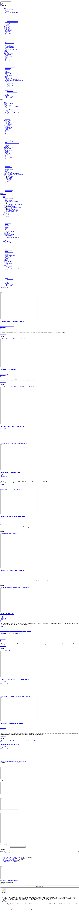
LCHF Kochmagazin (4, 574)
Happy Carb (14, 696)
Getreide (8, 650)
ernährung (8, 740)
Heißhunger (18, 489)
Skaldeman (34, 386)
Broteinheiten (10, 386)
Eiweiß (13, 386)
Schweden (22, 761)
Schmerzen (18, 761)
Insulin (18, 696)
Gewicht (14, 489)
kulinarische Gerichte (12, 587)
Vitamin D (4, 520)
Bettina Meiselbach (3, 696)
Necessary (5, 901)
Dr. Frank (15, 338)
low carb (22, 587)
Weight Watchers (14, 443)
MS (1, 520)
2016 (4, 287)
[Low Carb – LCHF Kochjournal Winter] (12, 567)
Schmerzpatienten (20, 740)
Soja (22, 650)
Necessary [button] (3, 900)
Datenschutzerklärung (9, 0)
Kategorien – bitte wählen (5, 846)
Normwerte (23, 338)
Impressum (2, 0)
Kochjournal (5, 587)
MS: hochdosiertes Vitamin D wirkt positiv (13, 516)
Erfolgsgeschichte (3, 476)
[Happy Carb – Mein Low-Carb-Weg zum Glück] (17, 676)
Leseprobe (19, 587)
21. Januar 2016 (3, 635)
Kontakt (15, 0)
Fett (15, 386)
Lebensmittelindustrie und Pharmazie (7, 326)
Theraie (27, 740)
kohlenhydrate (25, 386)
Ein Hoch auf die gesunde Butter (10, 633)
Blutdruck (4, 338)
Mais (21, 650)
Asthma (5, 740)
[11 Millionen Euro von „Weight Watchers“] (14, 423)
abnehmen (2, 386)
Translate (9, 852)
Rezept (30, 386)
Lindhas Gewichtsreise (7, 614)
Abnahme (2, 631)
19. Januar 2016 (3, 681)
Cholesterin (8, 338)
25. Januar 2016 (3, 518)
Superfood (37, 386)
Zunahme (25, 761)
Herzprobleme (13, 740)
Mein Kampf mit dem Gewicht (9, 744)
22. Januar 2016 (3, 616)
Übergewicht (22, 631)
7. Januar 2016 (3, 746)
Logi (25, 696)
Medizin (9, 533)
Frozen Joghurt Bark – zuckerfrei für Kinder (11, 858)
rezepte (25, 587)
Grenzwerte (19, 338)
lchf (28, 386)
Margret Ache (2, 327)
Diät (4, 443)
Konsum (17, 650)
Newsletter (19, 0)
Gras (11, 650)
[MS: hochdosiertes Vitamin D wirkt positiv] (18, 513)
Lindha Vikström (17, 631)
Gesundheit (18, 386)
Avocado (6, 386)
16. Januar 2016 (3, 726)
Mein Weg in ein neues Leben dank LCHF (12, 472)
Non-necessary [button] (4, 905)
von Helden (34, 740)
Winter (28, 587)
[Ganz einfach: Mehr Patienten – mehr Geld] (18, 319)
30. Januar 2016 (3, 323)
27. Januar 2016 (3, 474)
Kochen (1, 587)
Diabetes (11, 338)
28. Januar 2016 (3, 428)
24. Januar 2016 (3, 572)
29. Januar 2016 (3, 371)
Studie (13, 533)
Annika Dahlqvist (3, 761)
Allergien (2, 740)
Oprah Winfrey (8, 443)
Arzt (1, 338)
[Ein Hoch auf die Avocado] (19, 367)
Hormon (6, 533)
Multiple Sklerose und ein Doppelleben (11, 723)
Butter (1, 650)
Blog (9, 631)
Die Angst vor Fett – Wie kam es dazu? (10, 861)
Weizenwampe (19, 443)
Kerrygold (13, 650)
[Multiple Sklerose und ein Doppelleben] (18, 721)
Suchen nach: (2, 762)
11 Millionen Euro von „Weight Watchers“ (13, 426)
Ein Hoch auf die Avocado (8, 369)
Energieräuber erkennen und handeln (9, 859)
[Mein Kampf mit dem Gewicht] (3, 741)
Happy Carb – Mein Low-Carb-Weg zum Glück (14, 679)
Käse (21, 386)
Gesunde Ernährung (4, 374)
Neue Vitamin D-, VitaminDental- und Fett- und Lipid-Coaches (14, 857)
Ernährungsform (9, 489)
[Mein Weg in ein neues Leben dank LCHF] (17, 469)
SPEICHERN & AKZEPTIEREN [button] (8, 910)
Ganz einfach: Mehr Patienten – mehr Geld (13, 321)
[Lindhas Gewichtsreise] (20, 611)
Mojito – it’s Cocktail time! (8, 860)
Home (1, 287)
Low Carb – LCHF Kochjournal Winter (12, 570)
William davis (24, 443)
